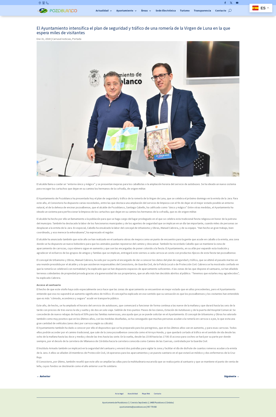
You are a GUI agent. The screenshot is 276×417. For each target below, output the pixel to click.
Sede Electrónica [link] (166, 10)
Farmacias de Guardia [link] (44, 3)
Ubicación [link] (40, 3)
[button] (225, 3)
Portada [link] (76, 39)
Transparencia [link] (202, 10)
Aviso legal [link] (119, 393)
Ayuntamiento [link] (124, 10)
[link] (58, 12)
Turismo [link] (185, 10)
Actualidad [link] (102, 10)
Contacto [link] (47, 3)
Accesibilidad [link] (133, 393)
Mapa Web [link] (146, 393)
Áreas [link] (144, 10)
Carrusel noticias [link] (61, 39)
